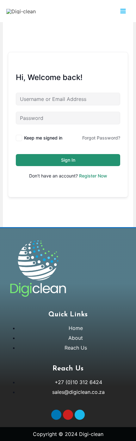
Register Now (93, 175)
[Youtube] (68, 415)
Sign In (68, 160)
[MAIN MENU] (123, 11)
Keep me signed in (43, 137)
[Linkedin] (56, 415)
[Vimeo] (80, 415)
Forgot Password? (101, 137)
